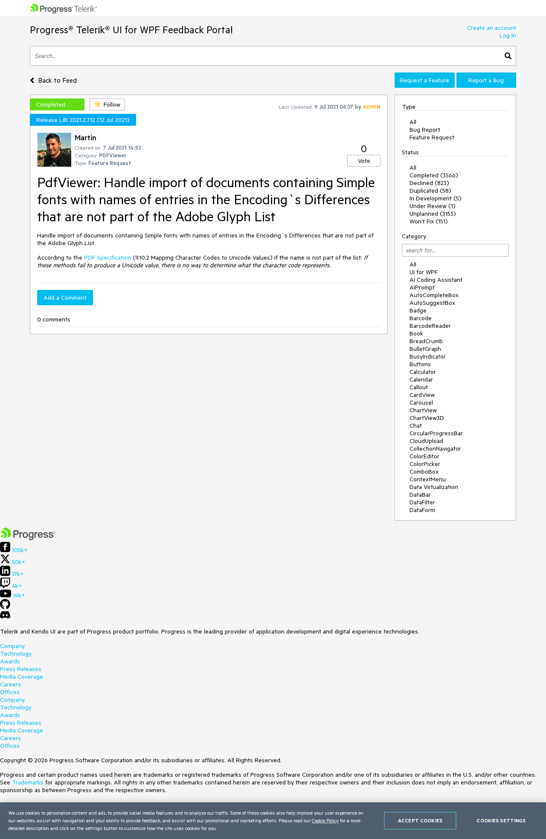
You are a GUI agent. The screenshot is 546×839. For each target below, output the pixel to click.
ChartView (423, 410)
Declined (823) (429, 183)
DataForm (422, 510)
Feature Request (432, 137)
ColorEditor (424, 456)
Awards (10, 661)
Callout (419, 387)
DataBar (420, 494)
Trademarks (28, 782)
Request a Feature (424, 80)
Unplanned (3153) (433, 213)
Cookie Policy (325, 820)
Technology (16, 653)
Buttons (420, 364)
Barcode (421, 318)
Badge (418, 310)
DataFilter (422, 502)
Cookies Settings (501, 820)
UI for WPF (424, 272)
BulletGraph (425, 349)
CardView (422, 395)
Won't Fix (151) (429, 221)
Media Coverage (21, 676)
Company (12, 646)
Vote (364, 161)
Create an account (491, 28)
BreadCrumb (426, 341)
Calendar (421, 379)
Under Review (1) (433, 206)
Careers (10, 684)
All (413, 122)
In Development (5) (436, 198)
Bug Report (425, 129)
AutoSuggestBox (432, 303)
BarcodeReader (430, 326)
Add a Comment (65, 297)
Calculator (423, 372)
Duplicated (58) (430, 190)
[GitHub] (5, 607)
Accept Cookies (420, 820)
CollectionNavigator (435, 448)
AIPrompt (422, 287)
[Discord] (5, 617)
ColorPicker (425, 464)
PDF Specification (107, 257)
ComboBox (424, 471)
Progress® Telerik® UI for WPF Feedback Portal (131, 29)
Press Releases (20, 669)
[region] (273, 820)
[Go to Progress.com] (27, 538)
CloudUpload (426, 441)
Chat (416, 425)
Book (416, 333)
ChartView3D (427, 418)
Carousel (421, 402)
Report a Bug (486, 80)
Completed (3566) (434, 175)
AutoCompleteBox (434, 295)
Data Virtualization (434, 487)
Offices (10, 692)
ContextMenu (428, 479)
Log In (508, 35)
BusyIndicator (428, 356)
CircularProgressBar (436, 433)
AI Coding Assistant (436, 280)
